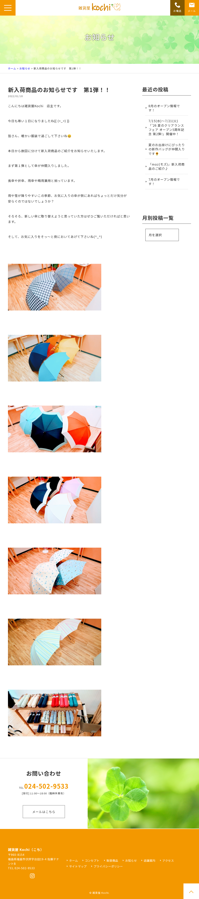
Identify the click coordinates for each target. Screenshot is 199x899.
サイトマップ (78, 866)
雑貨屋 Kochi (101, 893)
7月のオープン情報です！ (164, 181)
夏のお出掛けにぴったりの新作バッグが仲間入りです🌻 (166, 149)
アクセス (168, 860)
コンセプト (92, 860)
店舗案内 (149, 860)
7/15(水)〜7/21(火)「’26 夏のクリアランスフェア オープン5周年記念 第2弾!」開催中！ (166, 127)
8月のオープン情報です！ (164, 107)
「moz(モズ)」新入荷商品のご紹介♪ (166, 166)
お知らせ (24, 68)
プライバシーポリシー (108, 866)
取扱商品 (112, 860)
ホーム (12, 68)
